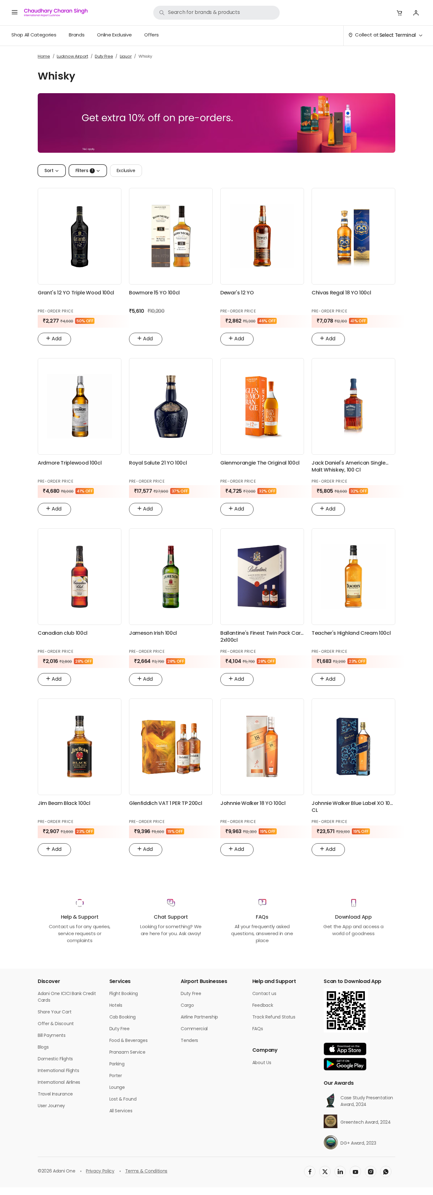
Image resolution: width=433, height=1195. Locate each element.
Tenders (189, 1040)
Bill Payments (52, 1035)
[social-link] (309, 1171)
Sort (49, 171)
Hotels (115, 1005)
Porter (115, 1076)
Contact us (264, 994)
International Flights (58, 1071)
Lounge (117, 1087)
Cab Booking (122, 1017)
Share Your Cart (54, 1012)
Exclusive (126, 171)
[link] (216, 13)
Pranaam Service (127, 1052)
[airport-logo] (55, 13)
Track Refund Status (273, 1017)
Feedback (262, 1005)
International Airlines (59, 1082)
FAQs (257, 1029)
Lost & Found (123, 1099)
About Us (261, 1063)
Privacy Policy (100, 1171)
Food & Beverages (128, 1040)
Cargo (187, 1005)
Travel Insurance (55, 1094)
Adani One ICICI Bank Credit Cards (67, 997)
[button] (399, 12)
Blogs (43, 1047)
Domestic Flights (55, 1059)
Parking (117, 1064)
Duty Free (119, 1029)
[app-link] (345, 1049)
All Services (120, 1111)
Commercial (194, 1029)
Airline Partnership (199, 1017)
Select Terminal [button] (397, 36)
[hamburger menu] (14, 12)
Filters (84, 171)
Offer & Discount (56, 1024)
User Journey (51, 1106)
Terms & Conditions (146, 1171)
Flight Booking (123, 994)
